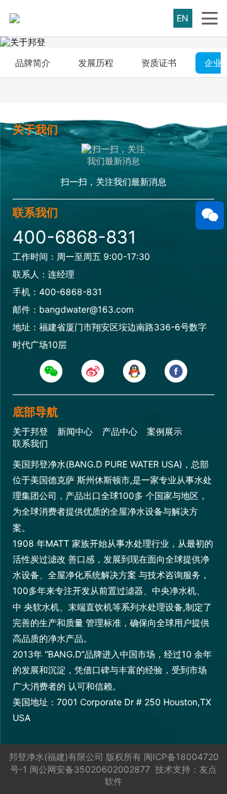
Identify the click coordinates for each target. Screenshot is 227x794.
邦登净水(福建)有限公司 (56, 756)
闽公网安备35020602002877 (90, 769)
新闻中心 (75, 431)
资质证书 (159, 62)
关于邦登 (30, 431)
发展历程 (96, 62)
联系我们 (30, 443)
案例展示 (164, 431)
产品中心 (119, 431)
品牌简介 (32, 62)
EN (183, 18)
